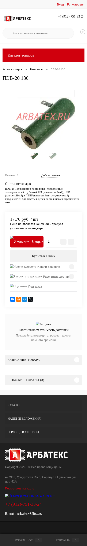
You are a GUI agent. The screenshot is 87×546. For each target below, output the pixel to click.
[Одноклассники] (18, 299)
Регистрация (75, 4)
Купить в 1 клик (43, 256)
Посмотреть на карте (19, 488)
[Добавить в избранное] (78, 93)
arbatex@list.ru (29, 513)
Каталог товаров (21, 55)
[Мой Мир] (24, 299)
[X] (30, 299)
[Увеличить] (43, 123)
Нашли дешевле (48, 266)
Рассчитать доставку (57, 276)
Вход (60, 4)
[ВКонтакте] (12, 299)
